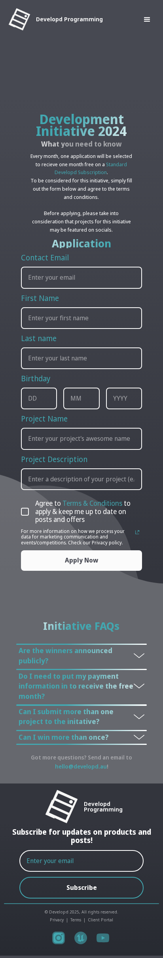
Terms (75, 920)
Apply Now (81, 560)
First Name (40, 298)
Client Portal (100, 920)
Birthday (35, 378)
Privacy (57, 920)
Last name (39, 338)
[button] (131, 20)
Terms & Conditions (92, 503)
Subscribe (81, 887)
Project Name (44, 418)
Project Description (54, 459)
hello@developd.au (81, 766)
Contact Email (45, 257)
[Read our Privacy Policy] (137, 532)
